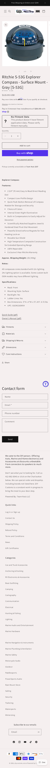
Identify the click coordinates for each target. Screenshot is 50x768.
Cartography (10, 595)
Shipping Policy (12, 524)
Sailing (8, 691)
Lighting (8, 619)
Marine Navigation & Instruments (19, 642)
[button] (5, 11)
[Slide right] (31, 71)
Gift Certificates (12, 548)
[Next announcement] (45, 3)
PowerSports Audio (13, 679)
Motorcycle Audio (12, 661)
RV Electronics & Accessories (17, 577)
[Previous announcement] (5, 3)
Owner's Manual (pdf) (11, 318)
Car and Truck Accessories (16, 565)
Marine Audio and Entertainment (19, 625)
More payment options (25, 159)
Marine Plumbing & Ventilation (18, 649)
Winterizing (10, 715)
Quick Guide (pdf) (10, 314)
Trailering (9, 703)
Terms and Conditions (14, 536)
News (7, 542)
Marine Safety (11, 655)
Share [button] (7, 362)
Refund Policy (11, 530)
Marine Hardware (12, 631)
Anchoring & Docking (14, 571)
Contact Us (10, 518)
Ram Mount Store (12, 685)
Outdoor (9, 667)
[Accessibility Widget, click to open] (46, 384)
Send (10, 439)
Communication (12, 601)
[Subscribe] (38, 732)
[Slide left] (19, 71)
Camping (9, 589)
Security (8, 697)
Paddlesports (11, 673)
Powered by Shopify (34, 763)
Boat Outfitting (11, 583)
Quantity (5, 131)
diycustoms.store (21, 763)
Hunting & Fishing (13, 613)
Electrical (9, 607)
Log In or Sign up (12, 512)
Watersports (10, 709)
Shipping (5, 104)
